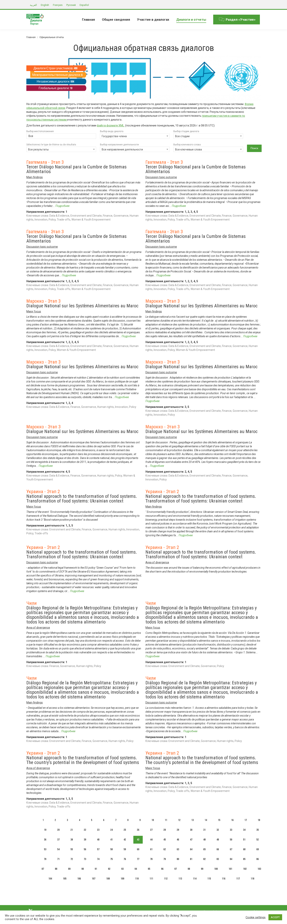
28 (164, 830)
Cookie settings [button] (256, 917)
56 (85, 849)
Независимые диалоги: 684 (55, 82)
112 (166, 878)
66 (218, 849)
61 (151, 849)
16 (232, 820)
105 (64, 878)
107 (93, 878)
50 (231, 839)
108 (108, 878)
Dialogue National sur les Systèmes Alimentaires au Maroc (82, 306)
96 (162, 869)
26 (138, 830)
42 (125, 839)
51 (244, 839)
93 (122, 869)
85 (244, 859)
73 (85, 859)
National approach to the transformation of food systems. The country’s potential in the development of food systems (82, 760)
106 (79, 878)
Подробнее (62, 205)
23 (98, 830)
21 (71, 830)
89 (69, 869)
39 (85, 839)
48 (204, 839)
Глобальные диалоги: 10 (55, 88)
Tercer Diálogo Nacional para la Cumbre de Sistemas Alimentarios (76, 169)
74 (98, 859)
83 (218, 859)
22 (85, 830)
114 (194, 878)
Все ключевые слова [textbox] (188, 149)
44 (151, 839)
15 (219, 820)
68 (244, 849)
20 (58, 830)
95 (149, 869)
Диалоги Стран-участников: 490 (55, 68)
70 (45, 859)
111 (151, 878)
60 (138, 849)
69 (257, 849)
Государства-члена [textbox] (114, 136)
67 (231, 849)
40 (98, 839)
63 (178, 849)
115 (209, 878)
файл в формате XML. (111, 125)
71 (58, 859)
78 (151, 859)
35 (257, 830)
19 (45, 830)
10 (153, 820)
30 (191, 830)
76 (125, 859)
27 (151, 830)
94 (136, 869)
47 (191, 839)
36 (45, 839)
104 (50, 878)
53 (45, 849)
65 (204, 849)
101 (230, 869)
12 (179, 820)
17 (245, 820)
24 (111, 830)
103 (259, 869)
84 (231, 859)
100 (216, 869)
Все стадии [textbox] (182, 136)
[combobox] (61, 136)
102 (245, 869)
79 (164, 859)
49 (218, 839)
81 (191, 859)
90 (82, 869)
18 (259, 820)
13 (192, 820)
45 (164, 839)
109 (122, 878)
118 (252, 878)
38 (71, 839)
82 (204, 859)
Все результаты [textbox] (38, 149)
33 (231, 830)
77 (138, 859)
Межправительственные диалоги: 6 (57, 75)
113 (180, 878)
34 (244, 830)
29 (178, 830)
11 (166, 820)
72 (71, 859)
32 (218, 830)
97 (175, 869)
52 (257, 839)
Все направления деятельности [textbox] (122, 149)
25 (125, 830)
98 (189, 869)
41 (111, 839)
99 (202, 869)
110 (137, 878)
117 (238, 878)
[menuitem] (88, 19)
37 (58, 839)
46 (178, 839)
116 (223, 878)
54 (58, 849)
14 (206, 820)
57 (98, 849)
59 (125, 849)
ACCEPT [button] (275, 917)
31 (204, 830)
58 (111, 849)
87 (43, 869)
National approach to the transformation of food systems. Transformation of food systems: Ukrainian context (81, 499)
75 (111, 859)
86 (257, 859)
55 (71, 849)
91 (96, 869)
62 (164, 849)
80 (178, 859)
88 (56, 869)
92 (109, 869)
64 (191, 849)
